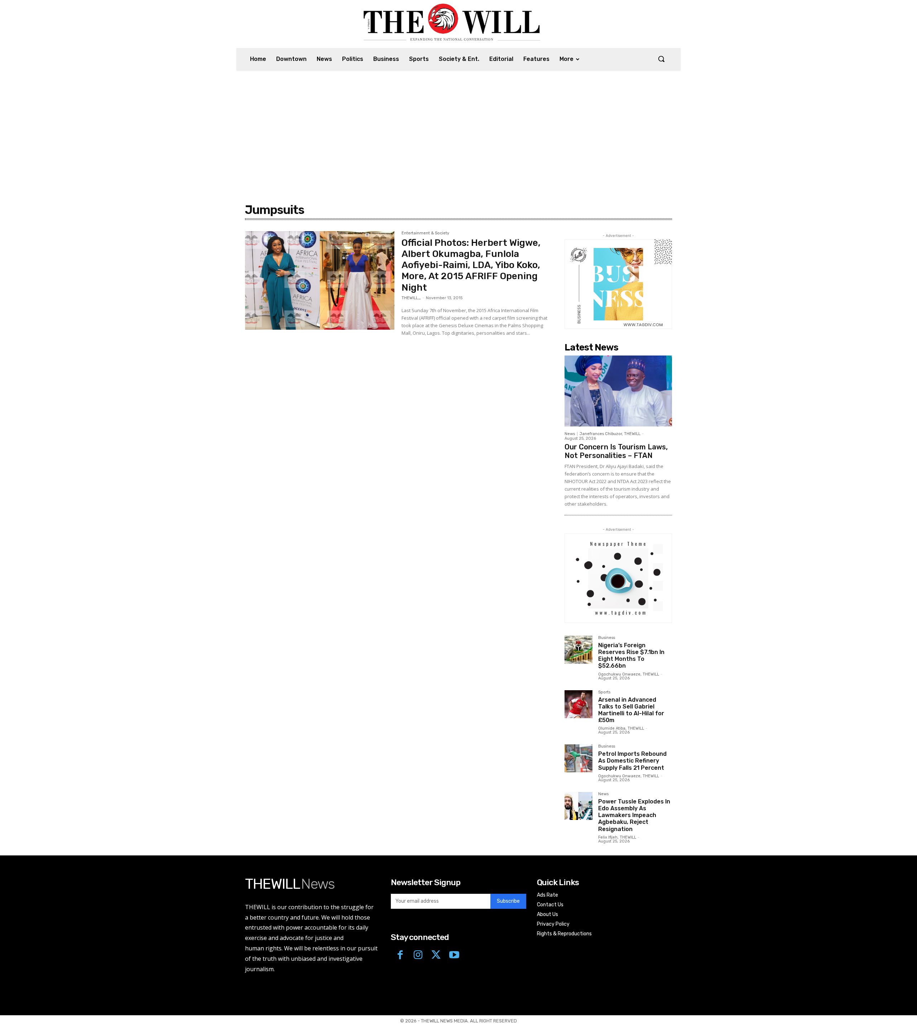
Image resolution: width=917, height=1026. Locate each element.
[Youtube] (454, 955)
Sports (604, 692)
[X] (436, 955)
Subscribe (508, 901)
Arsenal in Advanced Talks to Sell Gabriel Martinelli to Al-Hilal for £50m (631, 710)
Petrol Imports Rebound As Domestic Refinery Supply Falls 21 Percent (632, 760)
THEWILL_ (411, 298)
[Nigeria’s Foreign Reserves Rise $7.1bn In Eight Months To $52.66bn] (578, 650)
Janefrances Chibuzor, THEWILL (610, 433)
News (570, 434)
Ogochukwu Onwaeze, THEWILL (628, 674)
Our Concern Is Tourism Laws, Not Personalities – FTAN (616, 451)
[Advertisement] (458, 128)
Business (606, 638)
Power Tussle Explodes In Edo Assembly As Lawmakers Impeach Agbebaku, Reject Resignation (634, 815)
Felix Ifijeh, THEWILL (617, 837)
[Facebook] (400, 955)
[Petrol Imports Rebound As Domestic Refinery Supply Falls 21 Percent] (578, 758)
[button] (661, 59)
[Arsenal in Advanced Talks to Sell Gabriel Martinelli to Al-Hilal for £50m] (578, 704)
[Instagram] (418, 955)
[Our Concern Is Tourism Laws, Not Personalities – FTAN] (618, 390)
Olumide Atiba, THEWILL (621, 728)
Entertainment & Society (425, 233)
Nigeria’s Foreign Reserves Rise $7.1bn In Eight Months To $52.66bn (631, 655)
